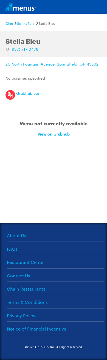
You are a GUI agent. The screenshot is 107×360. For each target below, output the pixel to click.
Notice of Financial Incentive (36, 329)
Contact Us (18, 275)
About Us (16, 235)
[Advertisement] (53, 187)
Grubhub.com (28, 93)
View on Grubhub (54, 134)
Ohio (9, 23)
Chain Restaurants (26, 289)
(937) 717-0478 (24, 49)
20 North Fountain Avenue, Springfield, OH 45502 (51, 64)
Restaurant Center (26, 262)
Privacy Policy (21, 315)
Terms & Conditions (27, 302)
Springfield (26, 23)
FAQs (12, 249)
